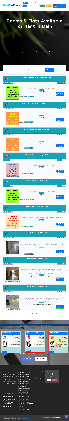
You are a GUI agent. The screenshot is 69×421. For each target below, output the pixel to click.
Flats (35, 58)
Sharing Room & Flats (26, 58)
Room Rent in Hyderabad (8, 398)
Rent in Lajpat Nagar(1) (24, 379)
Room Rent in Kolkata (8, 402)
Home (31, 2)
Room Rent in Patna (23, 407)
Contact (28, 350)
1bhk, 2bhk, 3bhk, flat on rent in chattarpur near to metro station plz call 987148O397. (42, 114)
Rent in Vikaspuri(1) (23, 392)
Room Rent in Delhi (7, 395)
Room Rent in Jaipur (7, 406)
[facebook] (25, 96)
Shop (45, 58)
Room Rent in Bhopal (24, 402)
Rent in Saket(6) (22, 386)
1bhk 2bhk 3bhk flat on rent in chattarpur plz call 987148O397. (41, 88)
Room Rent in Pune (7, 405)
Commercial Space (51, 58)
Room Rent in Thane (23, 400)
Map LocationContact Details (60, 94)
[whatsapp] (27, 96)
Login (42, 5)
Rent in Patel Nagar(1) (23, 385)
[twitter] (29, 96)
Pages (37, 2)
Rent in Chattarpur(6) (23, 374)
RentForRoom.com (24, 418)
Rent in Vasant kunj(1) (23, 390)
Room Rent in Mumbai (8, 393)
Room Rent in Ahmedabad (9, 399)
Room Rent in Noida (23, 393)
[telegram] (33, 96)
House (40, 58)
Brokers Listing (41, 358)
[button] (5, 342)
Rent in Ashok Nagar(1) (24, 372)
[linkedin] (31, 96)
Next (36, 313)
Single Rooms (16, 58)
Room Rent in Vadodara (24, 409)
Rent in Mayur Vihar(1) (23, 383)
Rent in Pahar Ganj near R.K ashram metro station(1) (31, 371)
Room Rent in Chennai (8, 400)
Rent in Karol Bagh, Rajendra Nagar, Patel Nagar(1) (30, 378)
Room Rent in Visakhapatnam (26, 403)
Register (49, 5)
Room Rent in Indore (23, 399)
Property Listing (28, 358)
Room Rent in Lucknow (24, 395)
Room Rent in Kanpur (24, 396)
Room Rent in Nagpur (24, 398)
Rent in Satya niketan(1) (24, 388)
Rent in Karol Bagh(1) (23, 376)
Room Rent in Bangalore (8, 396)
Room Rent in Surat (7, 403)
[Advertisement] (34, 39)
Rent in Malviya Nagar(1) (24, 381)
